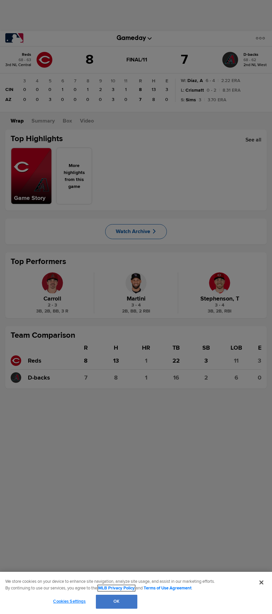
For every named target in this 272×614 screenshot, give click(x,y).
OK (116, 601)
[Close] (261, 582)
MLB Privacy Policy (116, 588)
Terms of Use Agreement (167, 588)
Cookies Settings (69, 601)
